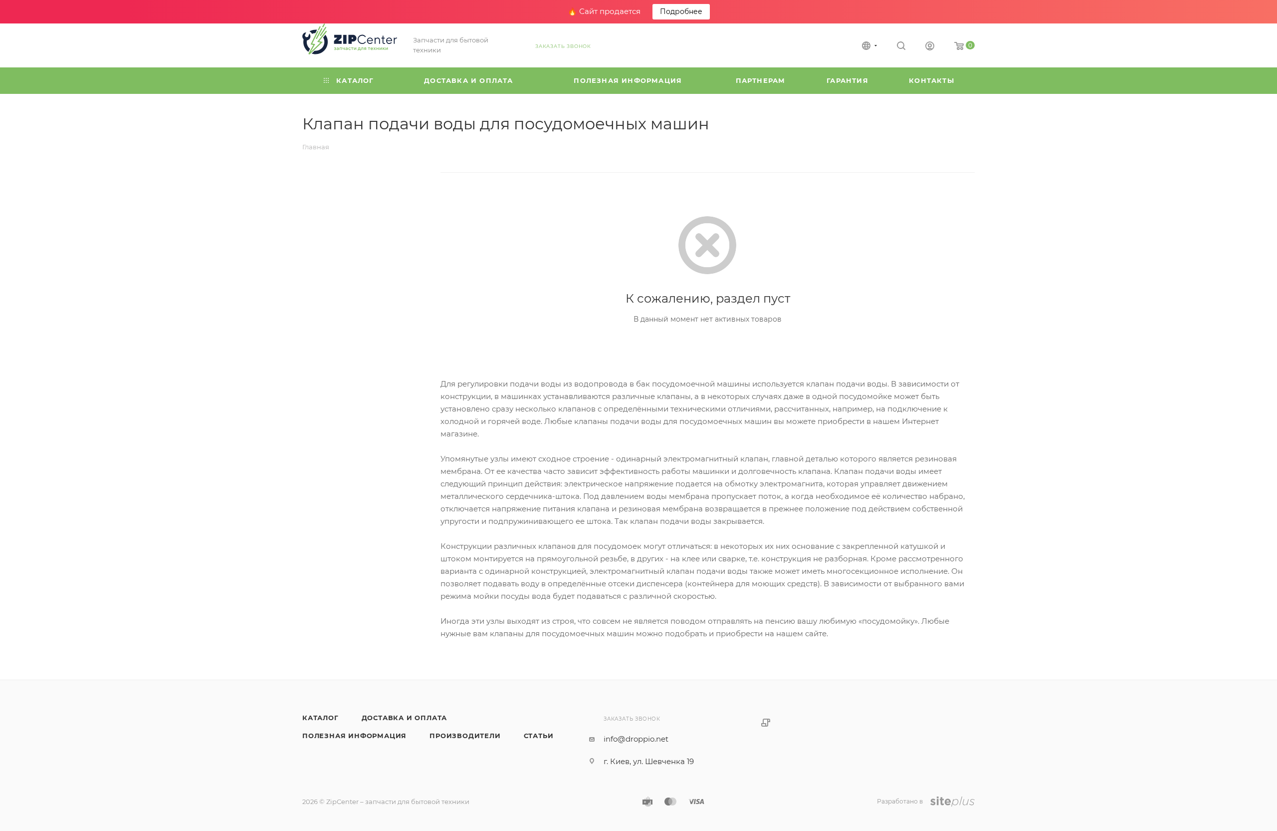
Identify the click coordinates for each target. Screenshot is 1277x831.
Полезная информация (354, 736)
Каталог (320, 718)
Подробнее (681, 11)
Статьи (539, 736)
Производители (464, 736)
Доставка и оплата (404, 718)
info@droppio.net (636, 739)
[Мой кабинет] (929, 47)
